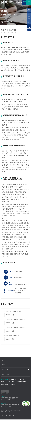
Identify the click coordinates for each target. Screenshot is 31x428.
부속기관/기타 (5, 374)
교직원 (29, 18)
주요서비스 (5, 369)
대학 (3, 360)
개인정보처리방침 (4, 379)
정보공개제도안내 (8, 22)
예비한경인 (29, 10)
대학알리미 (21, 379)
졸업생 (29, 22)
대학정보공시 (14, 379)
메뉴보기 (28, 2)
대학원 (4, 365)
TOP (28, 426)
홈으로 (2, 22)
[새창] (2, 415)
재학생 (29, 14)
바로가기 (8, 315)
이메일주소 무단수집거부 (21, 381)
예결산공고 (3, 381)
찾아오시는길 (11, 381)
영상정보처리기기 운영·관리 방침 (8, 384)
